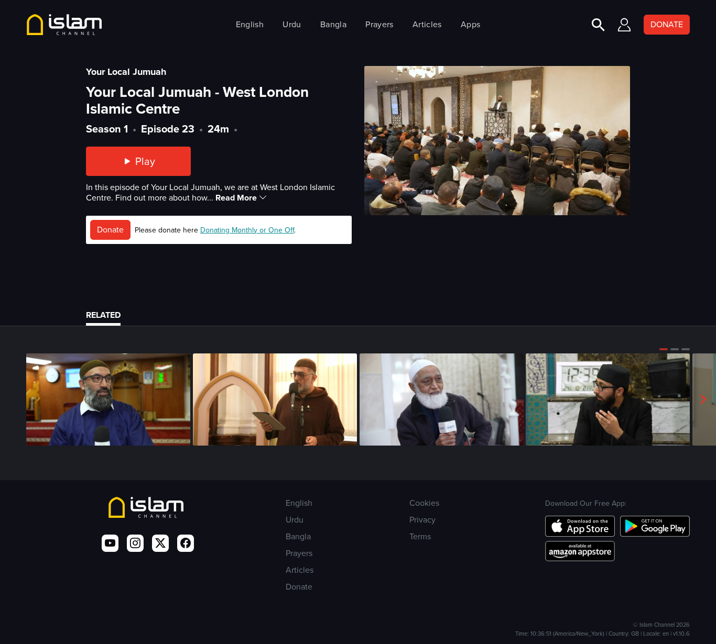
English (250, 24)
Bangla (333, 24)
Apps (470, 24)
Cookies (424, 503)
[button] (663, 349)
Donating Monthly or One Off (247, 230)
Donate (110, 230)
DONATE (666, 24)
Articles (427, 24)
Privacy (422, 520)
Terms (420, 536)
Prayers (379, 24)
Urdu (292, 24)
